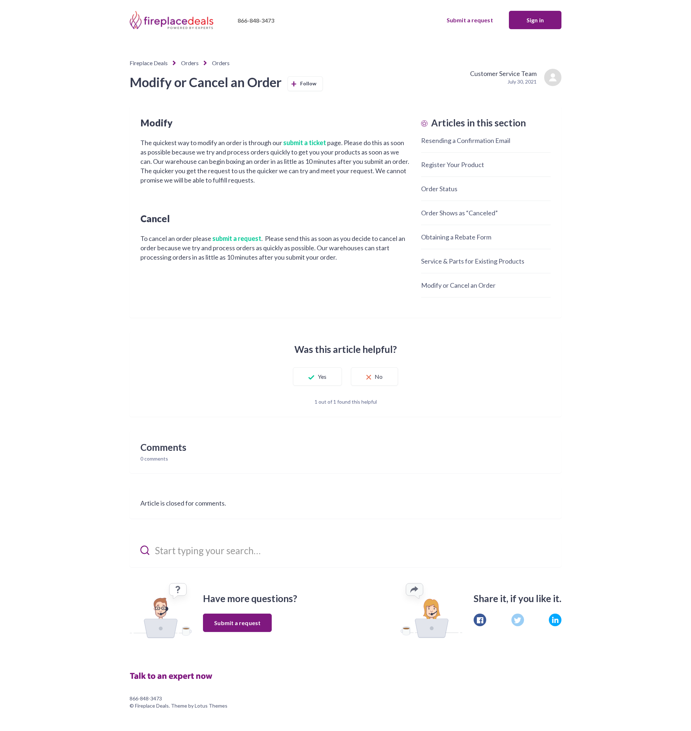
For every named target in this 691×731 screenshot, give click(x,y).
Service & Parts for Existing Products (472, 261)
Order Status (439, 189)
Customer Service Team (503, 73)
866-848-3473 (256, 20)
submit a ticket (304, 143)
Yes (322, 376)
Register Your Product (452, 165)
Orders (190, 62)
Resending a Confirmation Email (465, 140)
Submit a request (470, 20)
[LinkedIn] (555, 620)
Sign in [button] (535, 20)
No (379, 376)
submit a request (236, 238)
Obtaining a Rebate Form (456, 237)
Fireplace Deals (149, 62)
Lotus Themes (211, 706)
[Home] (175, 675)
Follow (308, 83)
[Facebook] (480, 620)
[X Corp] (517, 620)
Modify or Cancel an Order (458, 285)
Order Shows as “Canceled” (459, 213)
